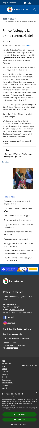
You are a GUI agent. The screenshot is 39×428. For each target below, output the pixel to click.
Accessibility (6, 363)
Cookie (4, 368)
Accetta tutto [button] (19, 414)
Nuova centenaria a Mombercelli (16, 239)
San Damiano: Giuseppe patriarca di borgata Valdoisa (17, 202)
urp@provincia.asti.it (16, 309)
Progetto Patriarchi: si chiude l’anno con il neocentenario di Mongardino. (19, 251)
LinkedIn (19, 156)
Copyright (6, 374)
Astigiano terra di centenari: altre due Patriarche (18, 233)
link (9, 410)
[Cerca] (34, 9)
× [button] (36, 393)
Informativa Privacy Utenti (7, 381)
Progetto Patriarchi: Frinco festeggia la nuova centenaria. (18, 259)
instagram (11, 322)
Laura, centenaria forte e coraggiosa (17, 215)
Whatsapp (28, 154)
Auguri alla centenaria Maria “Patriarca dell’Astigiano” (18, 225)
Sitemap (5, 371)
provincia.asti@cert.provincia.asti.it (19, 312)
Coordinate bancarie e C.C (12, 334)
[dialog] (19, 409)
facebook (11, 317)
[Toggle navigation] (4, 9)
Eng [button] (29, 3)
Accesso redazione (30, 365)
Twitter (18, 154)
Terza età (29, 45)
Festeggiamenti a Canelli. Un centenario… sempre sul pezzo (19, 244)
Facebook (8, 154)
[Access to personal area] (25, 2)
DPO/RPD (6, 377)
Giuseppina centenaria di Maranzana (17, 220)
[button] (19, 424)
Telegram (9, 156)
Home (5, 18)
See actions (6, 162)
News (12, 18)
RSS (3, 361)
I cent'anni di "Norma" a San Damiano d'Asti (18, 209)
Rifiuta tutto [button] (19, 419)
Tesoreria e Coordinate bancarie (6, 388)
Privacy (5, 366)
